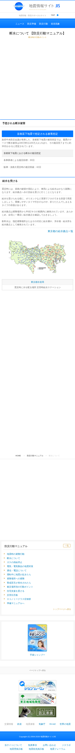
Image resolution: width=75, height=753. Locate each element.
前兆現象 (55, 24)
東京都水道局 (37, 282)
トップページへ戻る (62, 609)
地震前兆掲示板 (36, 749)
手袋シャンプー (37, 655)
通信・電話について (17, 570)
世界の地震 (65, 724)
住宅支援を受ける (15, 591)
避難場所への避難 (15, 578)
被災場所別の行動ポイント (20, 587)
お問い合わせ (49, 745)
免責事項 (32, 745)
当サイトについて (13, 745)
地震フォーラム (57, 749)
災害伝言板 (12, 595)
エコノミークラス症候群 (19, 599)
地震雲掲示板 (16, 749)
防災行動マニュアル (35, 456)
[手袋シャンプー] (37, 638)
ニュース (19, 24)
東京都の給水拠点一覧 (60, 231)
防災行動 (43, 24)
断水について (13, 558)
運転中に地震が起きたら (19, 574)
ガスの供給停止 (14, 562)
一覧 (67, 546)
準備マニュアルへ (15, 603)
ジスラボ (66, 745)
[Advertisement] (37, 79)
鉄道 (19, 724)
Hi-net (53, 724)
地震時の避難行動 (15, 554)
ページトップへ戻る (37, 670)
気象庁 (42, 724)
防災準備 (31, 24)
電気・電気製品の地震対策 (20, 566)
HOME (18, 456)
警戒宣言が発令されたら (19, 582)
